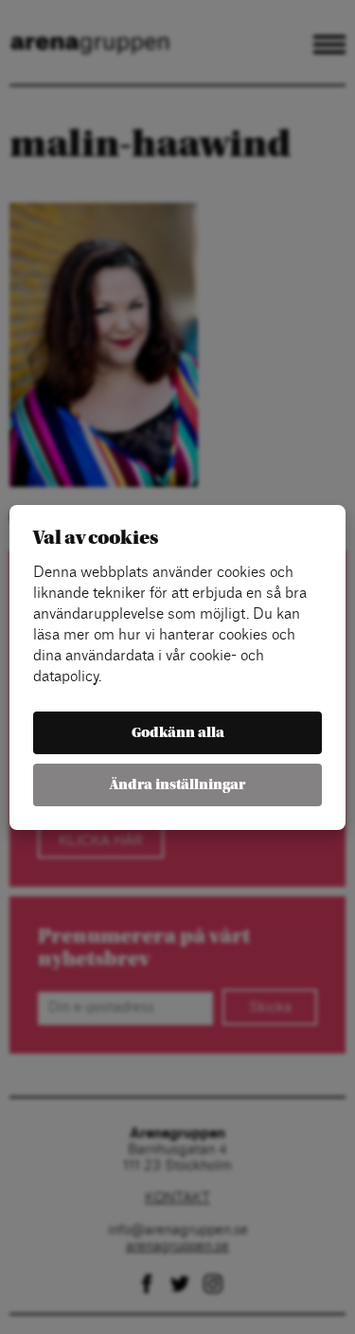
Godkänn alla (178, 733)
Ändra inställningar (177, 785)
